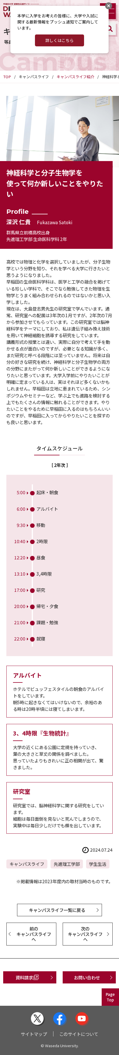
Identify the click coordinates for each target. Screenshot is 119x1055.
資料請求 (24, 977)
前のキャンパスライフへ (33, 933)
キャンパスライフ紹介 (75, 76)
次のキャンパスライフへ (85, 933)
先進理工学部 (67, 864)
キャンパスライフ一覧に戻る (57, 910)
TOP (7, 76)
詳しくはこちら (59, 40)
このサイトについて (78, 1034)
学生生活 (97, 864)
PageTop (110, 997)
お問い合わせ (87, 977)
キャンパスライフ (27, 864)
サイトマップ (34, 1034)
